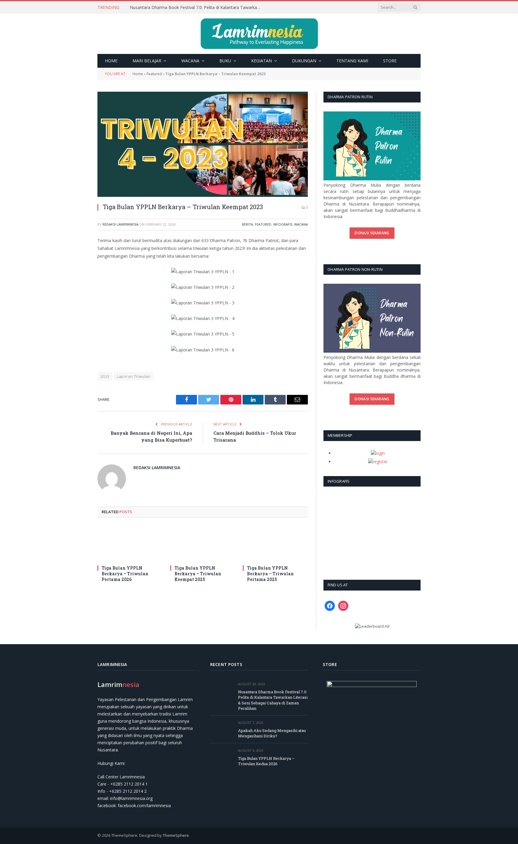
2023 (104, 376)
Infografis (282, 224)
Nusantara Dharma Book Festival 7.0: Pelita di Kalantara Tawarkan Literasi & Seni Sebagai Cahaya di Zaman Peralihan (273, 700)
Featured (154, 73)
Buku (225, 61)
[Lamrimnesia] (259, 33)
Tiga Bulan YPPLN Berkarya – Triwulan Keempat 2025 (197, 573)
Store (390, 61)
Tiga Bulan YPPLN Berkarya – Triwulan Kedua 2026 (266, 761)
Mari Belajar (146, 61)
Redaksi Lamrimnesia (120, 224)
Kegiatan (261, 61)
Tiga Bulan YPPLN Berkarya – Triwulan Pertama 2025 (270, 573)
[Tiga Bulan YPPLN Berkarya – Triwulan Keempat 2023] (202, 144)
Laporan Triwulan (133, 376)
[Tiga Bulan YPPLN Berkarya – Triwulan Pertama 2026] (129, 543)
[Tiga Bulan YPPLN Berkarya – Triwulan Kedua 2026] (221, 757)
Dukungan (304, 61)
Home (111, 61)
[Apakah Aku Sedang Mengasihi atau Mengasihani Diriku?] (221, 729)
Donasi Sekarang (372, 232)
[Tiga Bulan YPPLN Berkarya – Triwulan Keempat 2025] (202, 543)
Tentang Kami (352, 61)
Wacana (190, 61)
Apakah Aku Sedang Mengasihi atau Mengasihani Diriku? (184, 7)
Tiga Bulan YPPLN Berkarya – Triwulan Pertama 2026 (125, 573)
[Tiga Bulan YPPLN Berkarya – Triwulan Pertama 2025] (275, 543)
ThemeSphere (176, 835)
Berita (247, 224)
